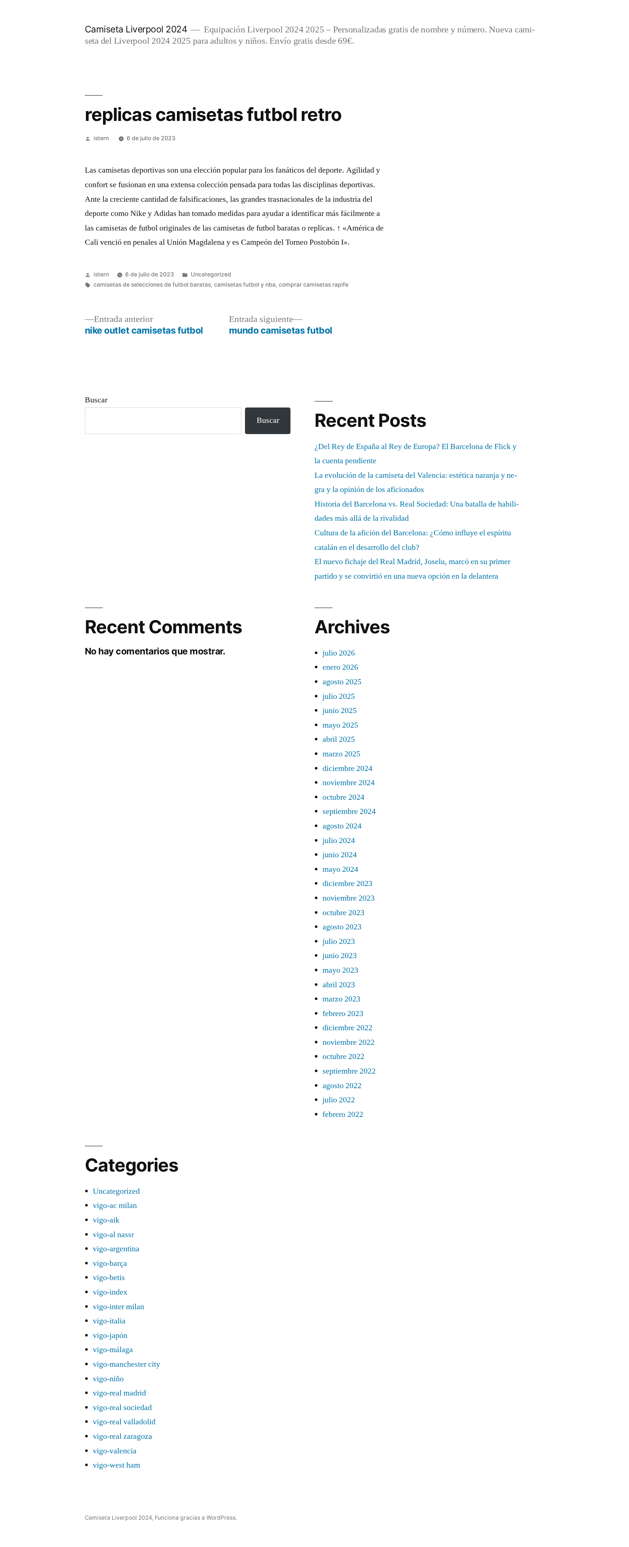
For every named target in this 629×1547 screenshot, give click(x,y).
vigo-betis (109, 1277)
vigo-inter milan (118, 1307)
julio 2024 (339, 840)
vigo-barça (110, 1263)
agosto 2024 (342, 826)
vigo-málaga (113, 1350)
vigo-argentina (116, 1249)
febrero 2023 (343, 1013)
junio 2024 (340, 855)
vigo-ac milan (115, 1205)
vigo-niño (108, 1379)
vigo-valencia (115, 1451)
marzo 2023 (341, 999)
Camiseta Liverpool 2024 (136, 29)
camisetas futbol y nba (245, 284)
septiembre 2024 (349, 811)
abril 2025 (339, 739)
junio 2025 (340, 710)
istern (101, 138)
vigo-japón (110, 1335)
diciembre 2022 (347, 1028)
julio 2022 (339, 1100)
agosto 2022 (342, 1085)
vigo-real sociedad (122, 1407)
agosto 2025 (342, 682)
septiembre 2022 (349, 1071)
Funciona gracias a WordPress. (196, 1517)
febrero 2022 (343, 1114)
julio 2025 (339, 696)
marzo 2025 (341, 754)
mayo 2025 (340, 725)
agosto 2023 (342, 927)
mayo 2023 (340, 970)
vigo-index (110, 1292)
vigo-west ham (116, 1465)
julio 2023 (339, 941)
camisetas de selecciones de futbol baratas (152, 284)
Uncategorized (211, 274)
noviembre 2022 (349, 1042)
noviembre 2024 (349, 783)
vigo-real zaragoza (122, 1436)
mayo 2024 (340, 869)
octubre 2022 (343, 1056)
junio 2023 (340, 955)
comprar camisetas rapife (313, 284)
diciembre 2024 (347, 768)
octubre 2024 (343, 797)
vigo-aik (106, 1220)
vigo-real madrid (119, 1393)
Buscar (96, 400)
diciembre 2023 (347, 883)
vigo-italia (109, 1321)
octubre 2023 (343, 913)
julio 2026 (339, 653)
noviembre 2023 (349, 898)
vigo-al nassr (113, 1234)
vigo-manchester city (126, 1364)
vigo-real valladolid (124, 1422)
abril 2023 (339, 985)
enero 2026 (340, 667)
